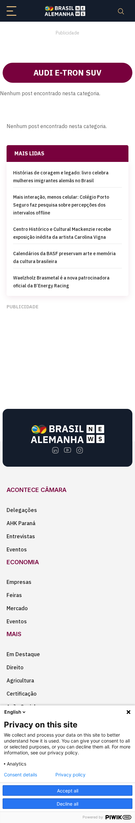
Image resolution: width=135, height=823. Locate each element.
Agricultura (20, 680)
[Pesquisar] (120, 11)
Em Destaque (23, 654)
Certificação (22, 693)
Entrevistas (21, 536)
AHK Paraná (21, 523)
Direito (15, 667)
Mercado (17, 608)
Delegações (22, 510)
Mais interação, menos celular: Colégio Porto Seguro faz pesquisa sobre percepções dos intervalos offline (61, 205)
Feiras (14, 595)
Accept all (67, 790)
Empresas (19, 582)
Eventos (17, 549)
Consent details (20, 774)
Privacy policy (70, 774)
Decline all (67, 804)
